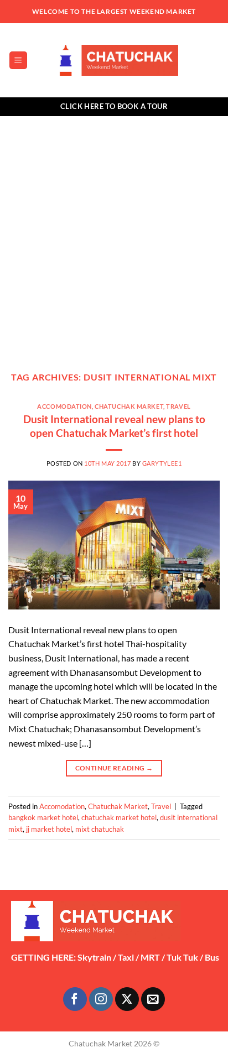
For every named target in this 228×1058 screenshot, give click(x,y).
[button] (18, 60)
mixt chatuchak (99, 829)
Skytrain (94, 957)
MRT (150, 957)
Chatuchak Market (129, 406)
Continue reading (114, 768)
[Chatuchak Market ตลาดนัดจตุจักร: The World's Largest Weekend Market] (114, 60)
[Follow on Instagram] (101, 999)
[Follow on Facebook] (75, 999)
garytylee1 (162, 463)
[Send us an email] (153, 999)
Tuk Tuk (182, 957)
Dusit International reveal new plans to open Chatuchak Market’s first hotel (114, 426)
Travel (178, 406)
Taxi (126, 957)
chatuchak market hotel (119, 817)
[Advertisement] (114, 236)
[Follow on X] (127, 999)
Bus (212, 957)
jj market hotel (49, 829)
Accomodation (64, 406)
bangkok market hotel (43, 817)
